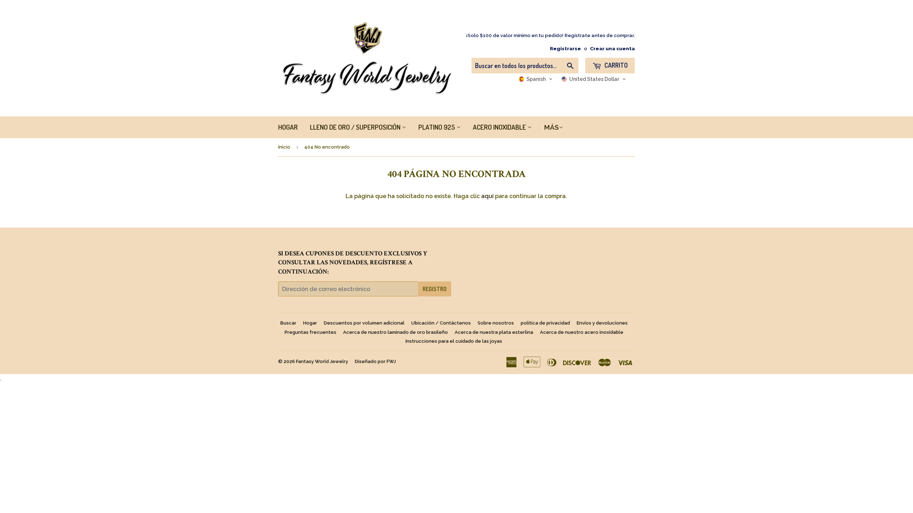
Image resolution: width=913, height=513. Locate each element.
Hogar (310, 323)
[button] (536, 79)
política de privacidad (545, 323)
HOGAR (288, 127)
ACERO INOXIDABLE (500, 127)
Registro (435, 288)
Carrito (615, 65)
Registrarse (565, 48)
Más (551, 127)
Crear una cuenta (612, 48)
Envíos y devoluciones (602, 323)
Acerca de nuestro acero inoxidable (581, 332)
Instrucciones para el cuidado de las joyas (454, 341)
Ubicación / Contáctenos (441, 323)
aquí (487, 196)
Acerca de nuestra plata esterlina (494, 332)
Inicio (284, 147)
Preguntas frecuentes (310, 332)
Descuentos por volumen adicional (364, 323)
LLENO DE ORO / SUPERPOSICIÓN (356, 127)
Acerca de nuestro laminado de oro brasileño (395, 332)
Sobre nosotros (496, 323)
